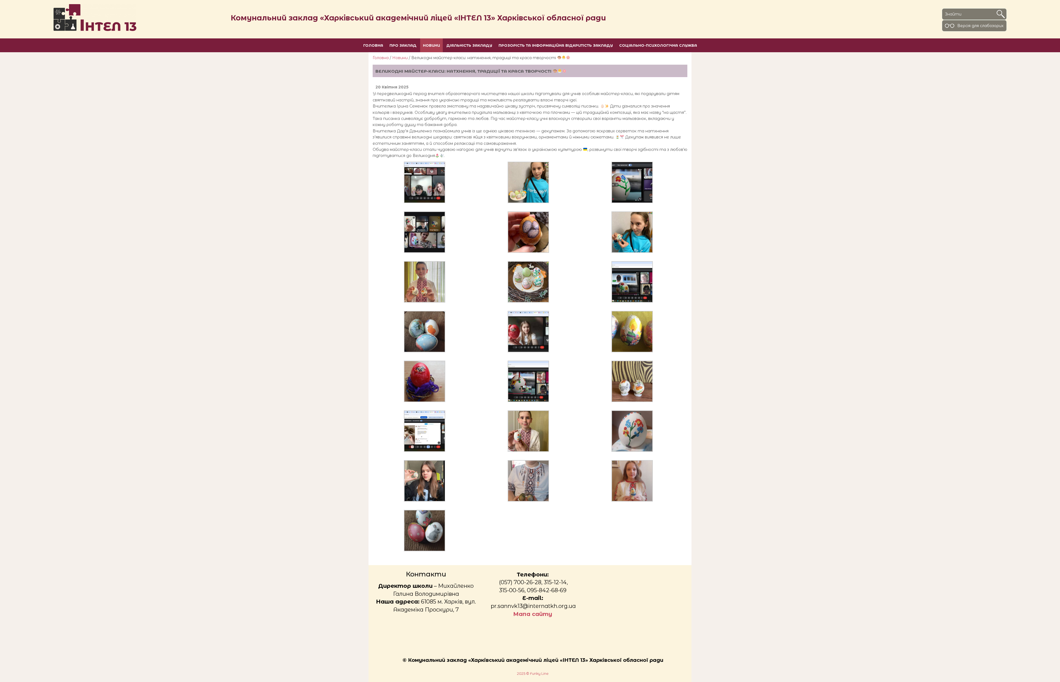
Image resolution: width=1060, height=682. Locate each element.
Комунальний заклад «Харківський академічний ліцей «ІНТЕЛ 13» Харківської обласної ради (418, 17)
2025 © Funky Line (532, 673)
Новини (400, 57)
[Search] (1000, 14)
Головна (381, 57)
